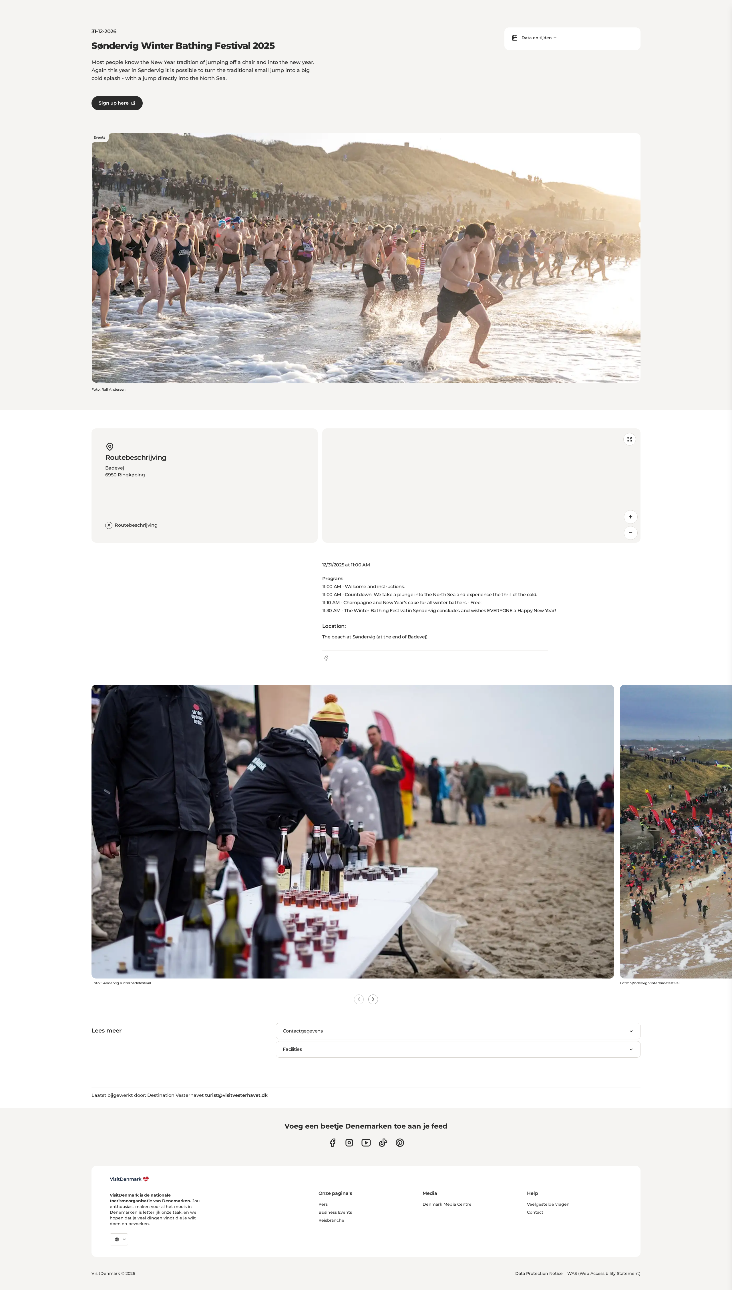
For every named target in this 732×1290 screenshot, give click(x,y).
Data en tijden (537, 37)
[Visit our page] (349, 1143)
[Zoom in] (631, 517)
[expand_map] (629, 439)
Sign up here (114, 103)
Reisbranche (331, 1220)
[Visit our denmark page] (332, 1143)
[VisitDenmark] (129, 1179)
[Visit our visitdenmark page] (366, 1143)
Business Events (335, 1212)
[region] (481, 485)
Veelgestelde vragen (548, 1204)
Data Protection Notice (539, 1273)
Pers (323, 1204)
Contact (535, 1212)
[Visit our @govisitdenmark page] (383, 1143)
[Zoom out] (631, 533)
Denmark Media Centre (447, 1204)
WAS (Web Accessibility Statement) (603, 1273)
